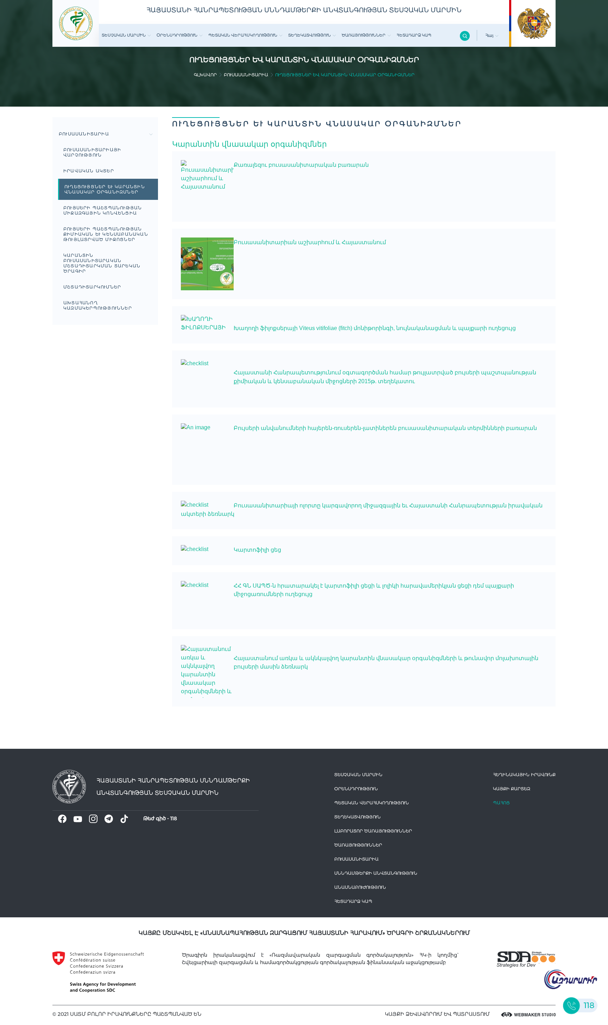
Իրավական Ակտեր (88, 170)
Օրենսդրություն (177, 35)
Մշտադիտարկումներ (92, 287)
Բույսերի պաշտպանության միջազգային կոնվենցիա (102, 210)
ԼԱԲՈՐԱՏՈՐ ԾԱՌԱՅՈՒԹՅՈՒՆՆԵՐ (373, 831)
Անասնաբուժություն (360, 887)
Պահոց (501, 802)
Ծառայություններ (364, 35)
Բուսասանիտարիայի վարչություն (92, 152)
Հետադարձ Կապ (414, 35)
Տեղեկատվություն (309, 35)
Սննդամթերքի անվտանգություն (375, 873)
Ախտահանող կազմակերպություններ (97, 305)
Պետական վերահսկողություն (242, 35)
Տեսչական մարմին (124, 35)
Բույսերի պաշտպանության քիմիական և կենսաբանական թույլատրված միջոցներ (105, 234)
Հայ (490, 35)
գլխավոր (205, 74)
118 (173, 818)
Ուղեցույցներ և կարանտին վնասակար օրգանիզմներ (104, 189)
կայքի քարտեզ (511, 788)
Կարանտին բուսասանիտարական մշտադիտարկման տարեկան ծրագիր (101, 263)
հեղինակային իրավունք (524, 774)
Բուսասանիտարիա (246, 74)
